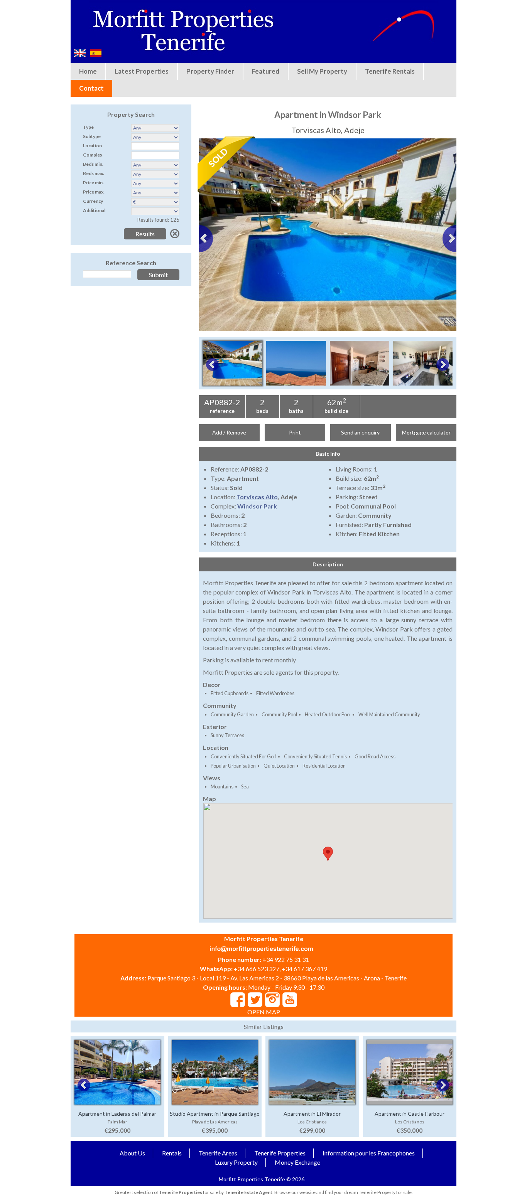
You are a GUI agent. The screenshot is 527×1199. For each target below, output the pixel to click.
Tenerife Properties (280, 1153)
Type (88, 127)
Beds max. (93, 173)
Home (88, 71)
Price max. (94, 192)
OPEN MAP (263, 1011)
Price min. (93, 182)
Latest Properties (142, 71)
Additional (94, 210)
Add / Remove (229, 432)
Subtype (92, 136)
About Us (132, 1153)
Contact (91, 88)
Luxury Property (236, 1162)
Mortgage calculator (426, 432)
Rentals (172, 1153)
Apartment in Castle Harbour (409, 1113)
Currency (93, 201)
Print (295, 432)
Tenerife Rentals (390, 71)
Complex (92, 155)
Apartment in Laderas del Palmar (117, 1113)
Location (92, 145)
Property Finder (210, 71)
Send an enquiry (360, 432)
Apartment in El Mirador (312, 1113)
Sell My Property (322, 71)
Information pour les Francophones (369, 1153)
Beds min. (93, 164)
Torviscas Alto (257, 496)
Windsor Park (257, 506)
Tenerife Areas (218, 1153)
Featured (265, 71)
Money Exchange (297, 1162)
